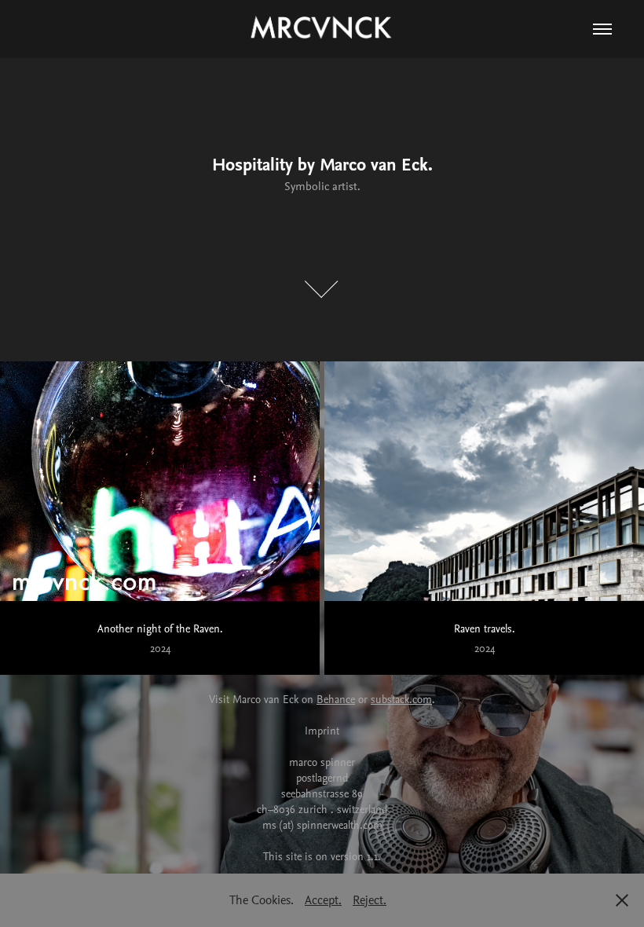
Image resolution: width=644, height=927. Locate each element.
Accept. (323, 899)
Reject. (369, 899)
